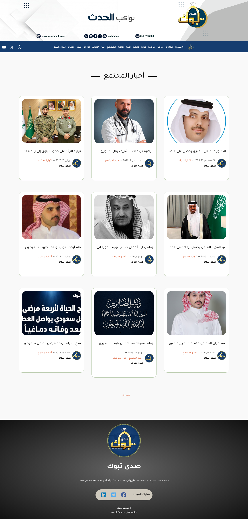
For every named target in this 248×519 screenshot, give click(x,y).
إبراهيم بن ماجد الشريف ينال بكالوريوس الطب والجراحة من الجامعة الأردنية (123, 151)
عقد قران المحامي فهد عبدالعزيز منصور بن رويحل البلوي (196, 343)
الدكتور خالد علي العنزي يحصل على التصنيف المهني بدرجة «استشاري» (196, 151)
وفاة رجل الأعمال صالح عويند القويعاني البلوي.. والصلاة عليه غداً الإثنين (123, 247)
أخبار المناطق (120, 358)
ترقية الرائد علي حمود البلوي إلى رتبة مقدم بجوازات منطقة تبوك (51, 151)
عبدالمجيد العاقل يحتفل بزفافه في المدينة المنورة (196, 247)
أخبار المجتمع (184, 160)
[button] (123, 494)
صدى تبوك (124, 467)
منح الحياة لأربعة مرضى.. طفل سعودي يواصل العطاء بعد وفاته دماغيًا (51, 343)
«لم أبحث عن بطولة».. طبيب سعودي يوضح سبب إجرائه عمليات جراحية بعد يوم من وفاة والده (51, 247)
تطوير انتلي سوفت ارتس (124, 512)
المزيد (124, 394)
